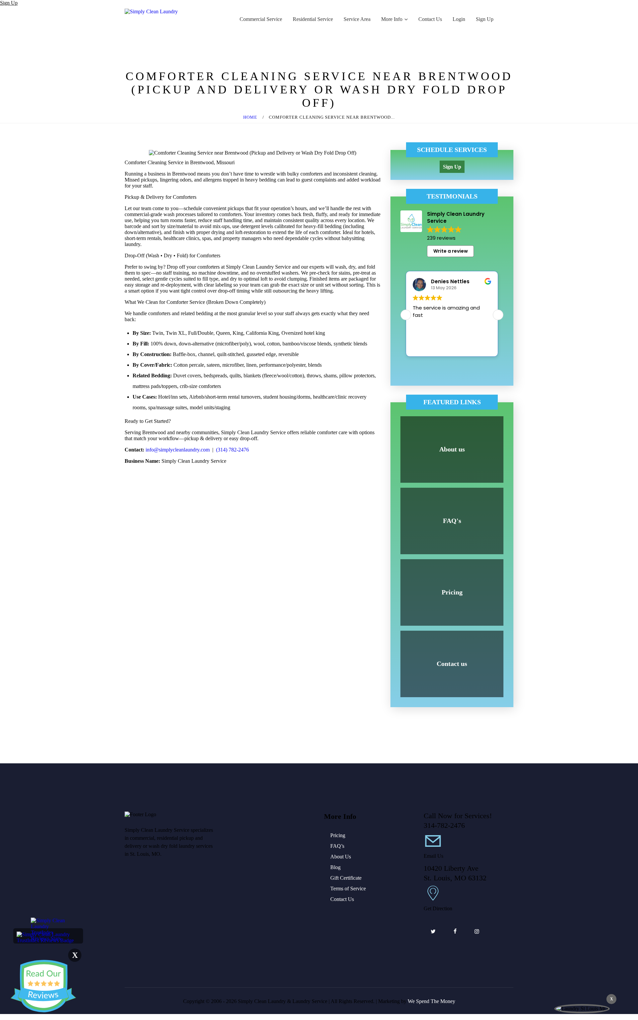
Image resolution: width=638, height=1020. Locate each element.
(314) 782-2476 (232, 449)
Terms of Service (348, 888)
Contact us (452, 663)
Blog (335, 867)
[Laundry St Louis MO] (582, 1008)
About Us (340, 856)
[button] (498, 315)
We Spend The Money (431, 1001)
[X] (433, 931)
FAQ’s (337, 846)
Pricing (452, 592)
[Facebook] (455, 931)
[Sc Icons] (433, 845)
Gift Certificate (346, 878)
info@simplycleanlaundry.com (178, 449)
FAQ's (452, 520)
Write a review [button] (450, 251)
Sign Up (9, 3)
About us (452, 449)
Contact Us (342, 899)
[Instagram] (477, 931)
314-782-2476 (444, 825)
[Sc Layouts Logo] (151, 11)
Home (250, 117)
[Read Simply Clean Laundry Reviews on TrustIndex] (48, 934)
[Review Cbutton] (43, 986)
